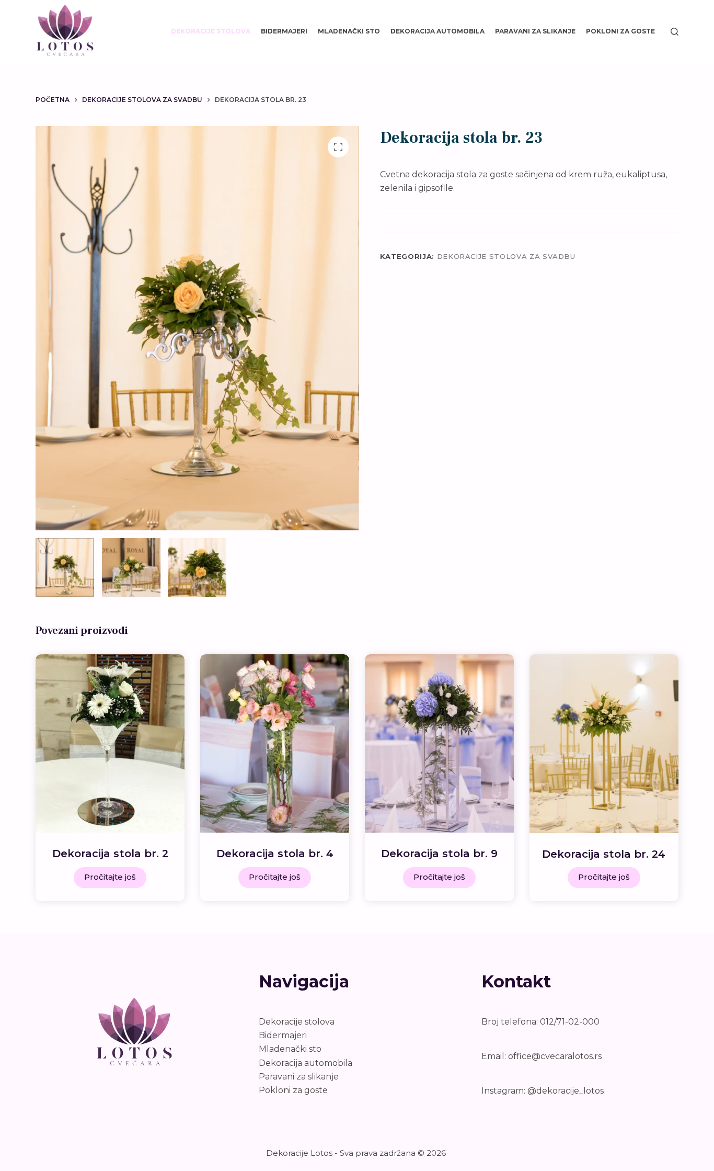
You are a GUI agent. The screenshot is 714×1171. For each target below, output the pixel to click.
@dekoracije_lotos (565, 1091)
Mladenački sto (349, 31)
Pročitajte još (110, 877)
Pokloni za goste (620, 31)
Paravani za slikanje (535, 31)
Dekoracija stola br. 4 (274, 853)
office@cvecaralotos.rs (555, 1056)
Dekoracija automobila (437, 31)
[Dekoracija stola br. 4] (274, 743)
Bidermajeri (284, 31)
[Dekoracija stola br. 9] (439, 743)
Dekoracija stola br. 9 (439, 853)
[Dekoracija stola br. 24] (603, 743)
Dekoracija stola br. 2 (110, 853)
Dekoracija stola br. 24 (603, 854)
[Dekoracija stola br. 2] (110, 743)
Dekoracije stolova (210, 31)
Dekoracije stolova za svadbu (506, 256)
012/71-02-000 (570, 1022)
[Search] (674, 32)
